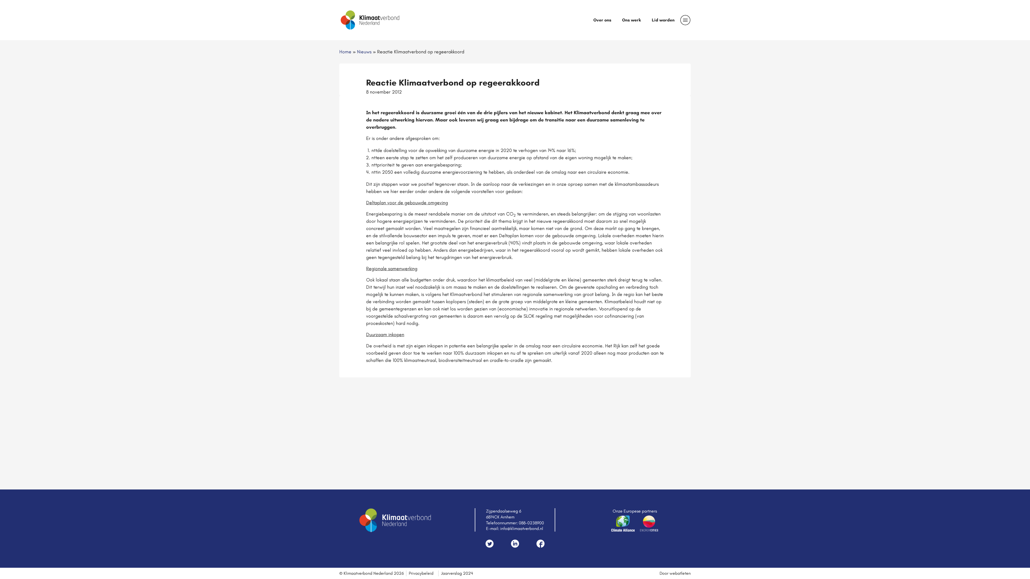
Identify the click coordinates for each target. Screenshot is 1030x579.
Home (345, 52)
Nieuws (364, 52)
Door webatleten (675, 573)
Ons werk (631, 20)
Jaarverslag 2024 (457, 573)
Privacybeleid (421, 573)
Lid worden (663, 20)
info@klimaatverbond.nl (521, 528)
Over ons (602, 20)
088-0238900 (531, 522)
